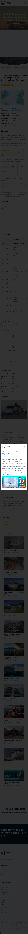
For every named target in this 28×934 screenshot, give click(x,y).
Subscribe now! (10, 475)
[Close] (24, 446)
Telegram (4, 454)
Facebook (20, 451)
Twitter (10, 454)
